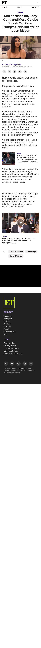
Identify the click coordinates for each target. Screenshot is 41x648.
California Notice (11, 346)
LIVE (5, 7)
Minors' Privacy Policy (13, 349)
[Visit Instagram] (18, 359)
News (20, 12)
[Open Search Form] (38, 3)
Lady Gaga (31, 247)
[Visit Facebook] (6, 359)
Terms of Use (9, 338)
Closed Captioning (11, 344)
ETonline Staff (9, 327)
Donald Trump (16, 251)
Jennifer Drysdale (13, 64)
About (6, 324)
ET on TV (7, 322)
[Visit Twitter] (12, 359)
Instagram (8, 314)
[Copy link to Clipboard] (25, 72)
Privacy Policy (10, 341)
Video (19, 7)
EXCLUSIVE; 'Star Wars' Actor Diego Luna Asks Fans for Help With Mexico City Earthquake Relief (19, 236)
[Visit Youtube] (25, 359)
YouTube (7, 319)
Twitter (7, 316)
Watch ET (35, 7)
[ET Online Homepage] (5, 2)
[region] (20, 271)
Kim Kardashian (16, 247)
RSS (5, 329)
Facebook (8, 311)
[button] (20, 218)
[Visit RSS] (31, 359)
